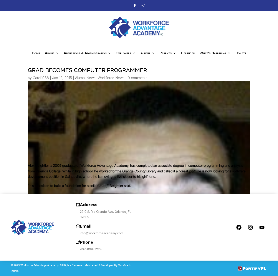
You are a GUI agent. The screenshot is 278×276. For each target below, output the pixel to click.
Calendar (188, 53)
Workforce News (111, 78)
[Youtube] (262, 227)
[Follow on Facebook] (134, 5)
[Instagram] (250, 227)
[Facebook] (239, 227)
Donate (240, 53)
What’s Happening (213, 53)
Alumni (145, 53)
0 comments (137, 78)
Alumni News (85, 78)
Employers (123, 53)
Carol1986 (41, 78)
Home (36, 53)
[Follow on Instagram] (143, 5)
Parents (166, 53)
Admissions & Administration (85, 53)
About (50, 53)
